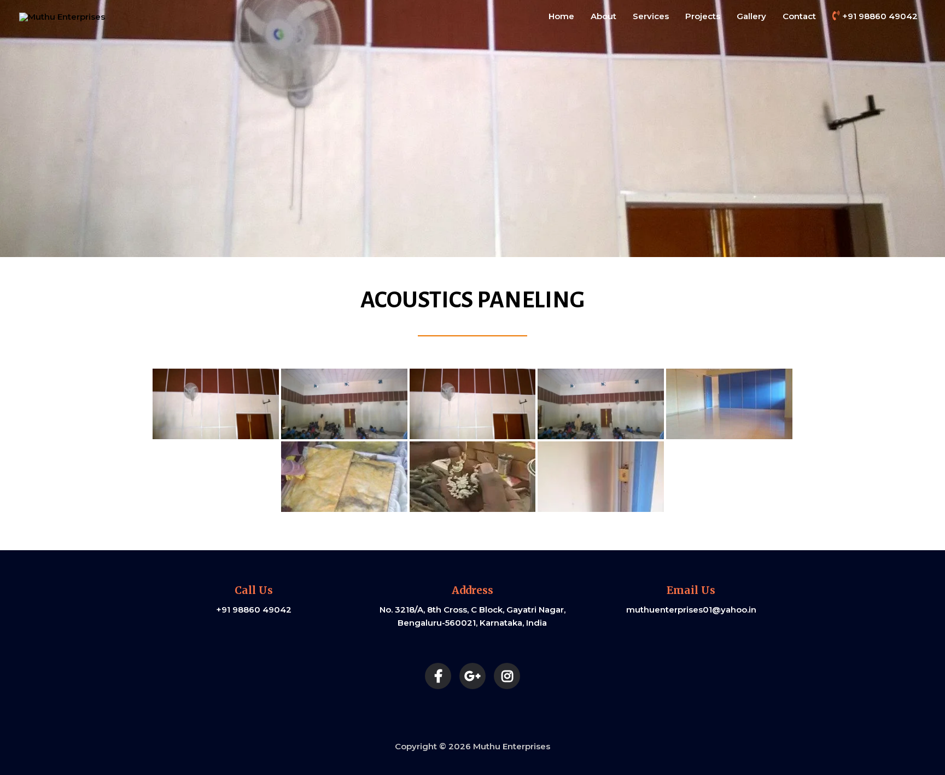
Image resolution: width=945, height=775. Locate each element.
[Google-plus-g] (472, 676)
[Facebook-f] (438, 676)
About (603, 16)
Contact (799, 16)
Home (561, 16)
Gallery (751, 16)
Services (651, 16)
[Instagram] (507, 676)
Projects (702, 16)
